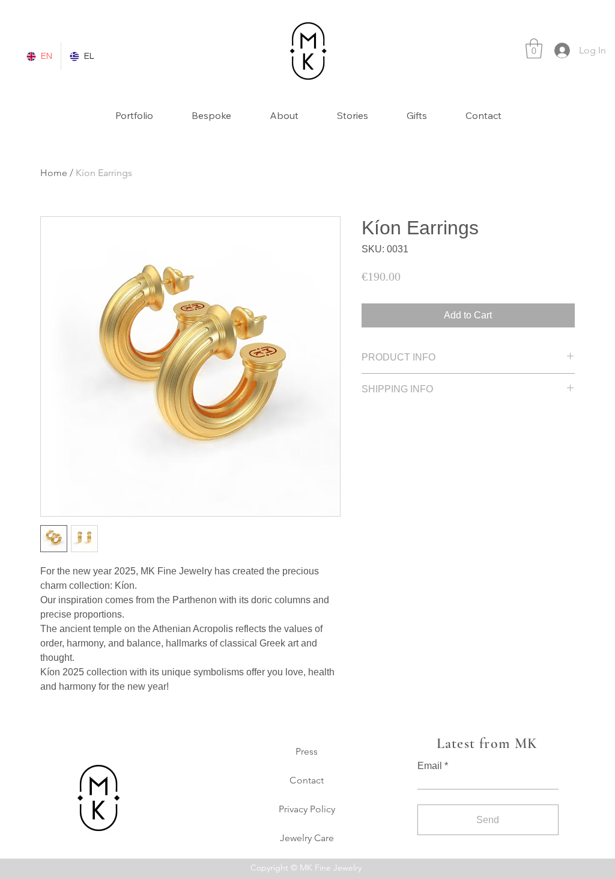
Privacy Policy (307, 809)
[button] (534, 48)
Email (429, 766)
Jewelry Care (307, 838)
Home (53, 172)
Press (306, 751)
